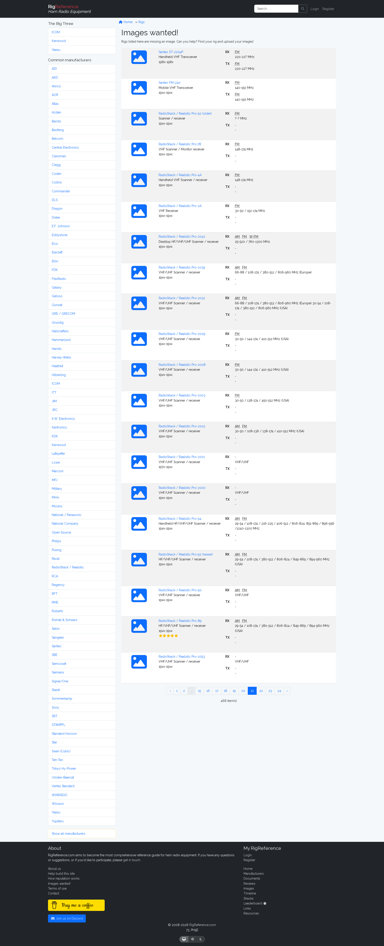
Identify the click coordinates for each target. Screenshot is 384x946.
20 (243, 691)
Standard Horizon (64, 733)
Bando (56, 121)
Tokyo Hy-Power (64, 768)
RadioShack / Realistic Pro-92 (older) (185, 113)
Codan (56, 173)
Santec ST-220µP (171, 52)
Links (247, 908)
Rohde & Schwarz (65, 620)
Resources (251, 913)
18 (225, 691)
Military (57, 488)
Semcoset (59, 663)
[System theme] (184, 939)
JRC (55, 410)
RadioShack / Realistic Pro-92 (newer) (186, 554)
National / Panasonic (66, 515)
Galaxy (57, 287)
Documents (252, 878)
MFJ (54, 480)
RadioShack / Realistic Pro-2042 (182, 236)
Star (54, 742)
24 (279, 691)
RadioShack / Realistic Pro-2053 (182, 656)
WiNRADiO (59, 795)
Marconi (57, 471)
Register (328, 9)
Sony (55, 707)
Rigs (141, 22)
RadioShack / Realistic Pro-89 (180, 621)
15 (199, 691)
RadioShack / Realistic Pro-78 (180, 144)
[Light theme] (192, 939)
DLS (55, 200)
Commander (61, 191)
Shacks (249, 898)
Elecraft (57, 252)
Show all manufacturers (68, 833)
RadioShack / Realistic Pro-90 (180, 590)
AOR (55, 95)
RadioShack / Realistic (68, 567)
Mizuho (57, 506)
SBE (54, 655)
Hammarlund (61, 340)
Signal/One (60, 681)
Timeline (250, 893)
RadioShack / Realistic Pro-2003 (182, 395)
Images (249, 888)
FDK (55, 270)
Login (315, 9)
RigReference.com (202, 925)
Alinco (56, 86)
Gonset (57, 305)
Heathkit (57, 366)
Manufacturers (254, 873)
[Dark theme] (201, 939)
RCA (55, 576)
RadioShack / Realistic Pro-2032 (182, 298)
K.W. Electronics (63, 418)
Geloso (57, 296)
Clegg (56, 165)
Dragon (57, 208)
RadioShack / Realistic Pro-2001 (182, 457)
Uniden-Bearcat (63, 777)
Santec (56, 646)
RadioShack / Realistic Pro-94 (180, 518)
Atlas (55, 104)
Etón (55, 261)
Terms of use (57, 888)
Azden (56, 112)
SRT (55, 716)
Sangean (58, 637)
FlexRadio (59, 279)
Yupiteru (58, 821)
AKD (55, 77)
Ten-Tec (57, 760)
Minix (55, 497)
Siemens (58, 672)
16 (208, 691)
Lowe (56, 462)
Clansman (59, 156)
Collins (57, 182)
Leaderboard (253, 903)
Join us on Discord (69, 918)
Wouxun (58, 803)
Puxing (56, 550)
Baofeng (58, 130)
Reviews (249, 883)
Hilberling (59, 375)
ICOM (56, 32)
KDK (55, 436)
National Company (65, 523)
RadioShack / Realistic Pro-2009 (182, 334)
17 (216, 691)
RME (55, 602)
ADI (54, 68)
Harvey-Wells (61, 357)
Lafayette (58, 453)
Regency (58, 585)
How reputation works (64, 878)
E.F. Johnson (61, 226)
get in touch (131, 860)
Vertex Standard (63, 786)
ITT (54, 392)
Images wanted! (59, 883)
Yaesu (56, 50)
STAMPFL (58, 725)
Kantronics (59, 427)
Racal (56, 558)
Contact (53, 893)
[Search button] (302, 9)
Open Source (61, 532)
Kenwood (59, 41)
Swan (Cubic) (61, 751)
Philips (56, 541)
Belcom (57, 138)
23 (270, 691)
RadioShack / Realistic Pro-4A (180, 175)
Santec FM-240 (169, 82)
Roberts (57, 611)
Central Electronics (65, 147)
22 (261, 691)
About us (54, 868)
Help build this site (61, 873)
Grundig (58, 322)
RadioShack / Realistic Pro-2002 (182, 426)
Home (127, 22)
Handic (57, 349)
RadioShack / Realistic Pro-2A (180, 206)
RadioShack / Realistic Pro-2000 (182, 488)
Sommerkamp (62, 698)
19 (234, 691)
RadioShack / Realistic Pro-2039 (182, 267)
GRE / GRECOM (63, 313)
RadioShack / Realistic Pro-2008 (182, 364)
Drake (56, 217)
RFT (55, 593)
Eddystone (59, 235)
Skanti (56, 690)
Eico (55, 243)
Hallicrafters (60, 331)
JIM (54, 401)
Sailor (56, 628)
